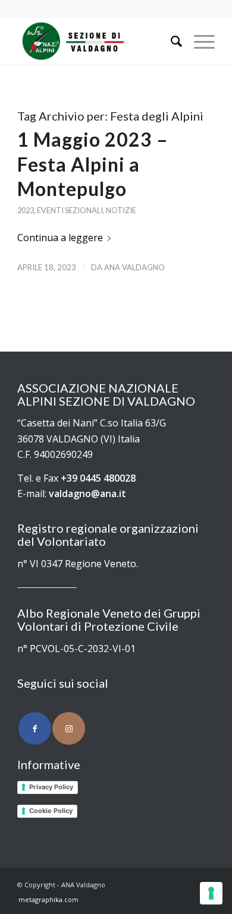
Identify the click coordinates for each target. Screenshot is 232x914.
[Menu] (198, 41)
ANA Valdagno (134, 267)
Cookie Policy (51, 811)
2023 (25, 210)
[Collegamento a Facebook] (34, 728)
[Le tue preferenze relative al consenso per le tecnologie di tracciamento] (211, 893)
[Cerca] (170, 41)
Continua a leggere (60, 237)
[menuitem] (170, 41)
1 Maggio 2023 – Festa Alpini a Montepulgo (92, 164)
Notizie (121, 210)
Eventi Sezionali (70, 210)
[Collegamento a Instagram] (68, 728)
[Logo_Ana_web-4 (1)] (96, 41)
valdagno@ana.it (87, 493)
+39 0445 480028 (98, 478)
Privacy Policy (51, 787)
